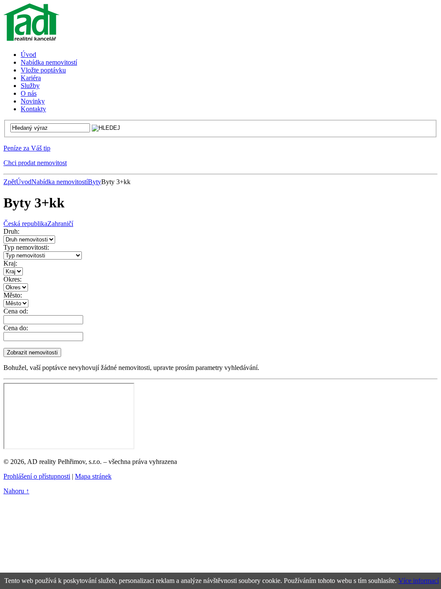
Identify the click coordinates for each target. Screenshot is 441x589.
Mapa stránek (93, 476)
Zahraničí (60, 223)
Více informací (418, 580)
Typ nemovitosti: (26, 247)
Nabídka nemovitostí (59, 181)
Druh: (11, 231)
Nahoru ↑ (16, 491)
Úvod (23, 181)
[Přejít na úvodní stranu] (31, 40)
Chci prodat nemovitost (35, 162)
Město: (12, 295)
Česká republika (25, 223)
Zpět (9, 181)
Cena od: (15, 311)
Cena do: (15, 328)
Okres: (12, 279)
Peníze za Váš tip (26, 148)
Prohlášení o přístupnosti (36, 476)
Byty (94, 181)
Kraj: (10, 263)
